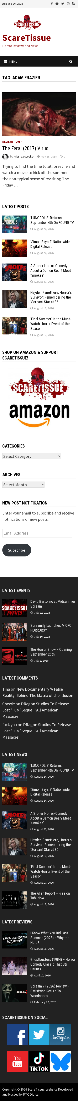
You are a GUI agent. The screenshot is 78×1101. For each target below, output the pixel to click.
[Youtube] (57, 3)
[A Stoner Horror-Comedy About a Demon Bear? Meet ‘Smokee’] (14, 266)
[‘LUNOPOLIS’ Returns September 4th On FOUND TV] (14, 218)
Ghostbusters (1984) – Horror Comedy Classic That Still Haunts (52, 964)
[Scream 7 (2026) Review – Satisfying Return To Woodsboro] (14, 987)
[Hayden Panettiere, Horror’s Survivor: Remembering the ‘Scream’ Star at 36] (14, 293)
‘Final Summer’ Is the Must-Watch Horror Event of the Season (50, 324)
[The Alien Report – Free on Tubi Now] (14, 894)
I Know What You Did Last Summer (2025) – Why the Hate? (49, 938)
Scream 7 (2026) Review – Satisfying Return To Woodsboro (49, 991)
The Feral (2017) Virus (25, 148)
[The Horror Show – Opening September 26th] (14, 650)
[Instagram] (68, 3)
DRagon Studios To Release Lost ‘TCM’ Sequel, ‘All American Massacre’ (35, 710)
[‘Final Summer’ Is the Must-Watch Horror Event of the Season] (14, 319)
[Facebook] (52, 3)
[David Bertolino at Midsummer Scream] (14, 602)
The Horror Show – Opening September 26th (51, 651)
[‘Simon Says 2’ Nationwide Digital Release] (14, 242)
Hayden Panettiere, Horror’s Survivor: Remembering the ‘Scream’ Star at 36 (51, 297)
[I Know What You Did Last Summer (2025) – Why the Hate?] (14, 933)
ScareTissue (26, 37)
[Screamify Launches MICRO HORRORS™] (14, 626)
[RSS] (73, 3)
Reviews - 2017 (12, 142)
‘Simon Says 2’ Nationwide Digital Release (50, 244)
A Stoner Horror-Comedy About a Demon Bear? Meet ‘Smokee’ (50, 270)
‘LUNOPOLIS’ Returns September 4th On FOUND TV (52, 220)
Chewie (8, 703)
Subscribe (16, 550)
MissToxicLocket (24, 156)
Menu (13, 61)
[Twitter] (63, 3)
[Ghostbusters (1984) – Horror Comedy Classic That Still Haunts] (14, 960)
